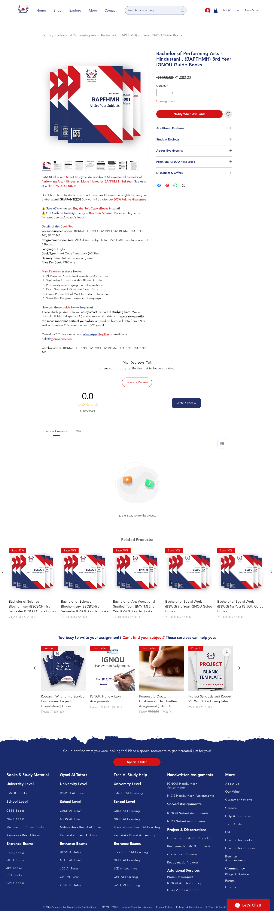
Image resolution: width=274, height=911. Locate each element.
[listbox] (231, 10)
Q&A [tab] (78, 431)
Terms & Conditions (219, 907)
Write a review (186, 403)
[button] (58, 10)
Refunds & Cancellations (190, 907)
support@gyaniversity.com (137, 907)
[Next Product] (271, 571)
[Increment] (173, 92)
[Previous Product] (2, 571)
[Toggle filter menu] (222, 443)
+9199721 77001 (109, 907)
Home (46, 35)
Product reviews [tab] (56, 431)
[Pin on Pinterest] (167, 185)
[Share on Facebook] (159, 185)
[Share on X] (183, 185)
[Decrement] (159, 92)
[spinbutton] (166, 92)
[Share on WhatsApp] (175, 185)
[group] (137, 589)
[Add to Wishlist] (228, 114)
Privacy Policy (164, 907)
